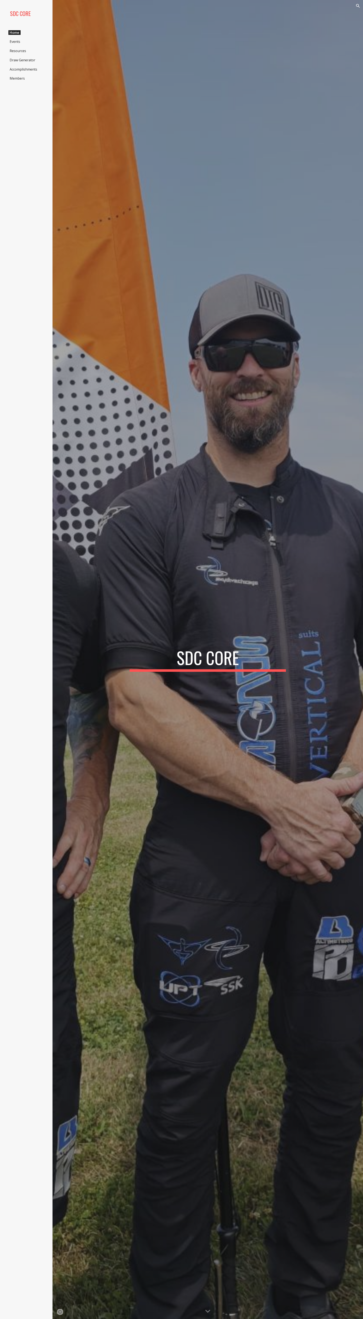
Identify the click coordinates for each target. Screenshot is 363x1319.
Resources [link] (18, 51)
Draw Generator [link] (22, 60)
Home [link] (14, 32)
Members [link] (17, 78)
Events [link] (15, 41)
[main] (208, 659)
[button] (358, 6)
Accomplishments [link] (23, 69)
